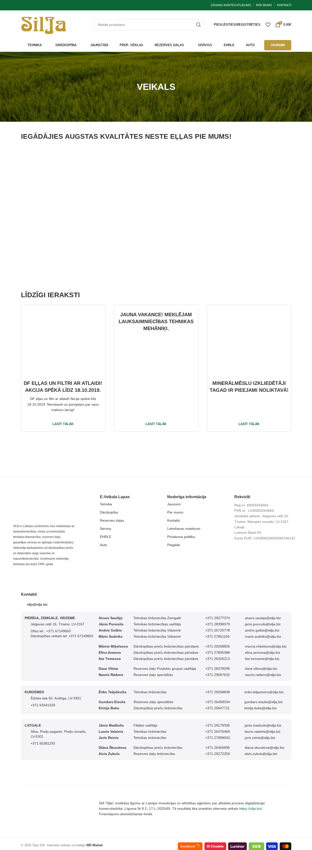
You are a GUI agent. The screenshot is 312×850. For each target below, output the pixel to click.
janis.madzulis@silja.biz (263, 725)
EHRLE (105, 537)
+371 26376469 (217, 731)
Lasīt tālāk (63, 424)
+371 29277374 (217, 618)
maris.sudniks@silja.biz (263, 636)
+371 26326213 (217, 659)
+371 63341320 (43, 705)
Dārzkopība (109, 512)
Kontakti (173, 520)
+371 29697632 (217, 675)
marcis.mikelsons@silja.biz (266, 646)
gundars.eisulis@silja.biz (263, 702)
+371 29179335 (217, 725)
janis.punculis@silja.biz (263, 624)
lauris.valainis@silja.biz (262, 731)
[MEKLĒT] (198, 24)
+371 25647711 (217, 708)
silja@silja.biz (37, 604)
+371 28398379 (217, 624)
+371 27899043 (217, 738)
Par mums (175, 512)
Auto (103, 545)
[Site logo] (44, 24)
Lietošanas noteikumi (183, 529)
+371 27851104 (217, 636)
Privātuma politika (181, 537)
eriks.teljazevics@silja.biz (264, 692)
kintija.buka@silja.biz (260, 708)
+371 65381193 (43, 743)
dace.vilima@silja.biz (261, 669)
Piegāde (173, 545)
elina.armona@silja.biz (262, 652)
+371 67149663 (81, 636)
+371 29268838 (217, 692)
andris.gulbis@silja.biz (262, 630)
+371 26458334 (217, 702)
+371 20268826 (217, 646)
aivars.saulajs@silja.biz (263, 618)
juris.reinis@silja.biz (260, 738)
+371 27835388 (217, 652)
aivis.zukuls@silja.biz (261, 754)
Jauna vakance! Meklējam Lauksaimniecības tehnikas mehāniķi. (156, 321)
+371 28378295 (217, 669)
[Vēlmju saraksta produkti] (268, 25)
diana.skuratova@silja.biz (264, 748)
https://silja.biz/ (250, 808)
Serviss (105, 529)
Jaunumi (174, 504)
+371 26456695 (217, 748)
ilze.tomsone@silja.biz (262, 659)
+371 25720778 (217, 630)
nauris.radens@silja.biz (263, 675)
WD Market (94, 845)
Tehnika (106, 504)
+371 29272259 (217, 754)
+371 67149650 (58, 631)
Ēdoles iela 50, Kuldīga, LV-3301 (56, 698)
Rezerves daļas (112, 520)
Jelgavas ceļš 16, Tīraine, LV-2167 (57, 624)
